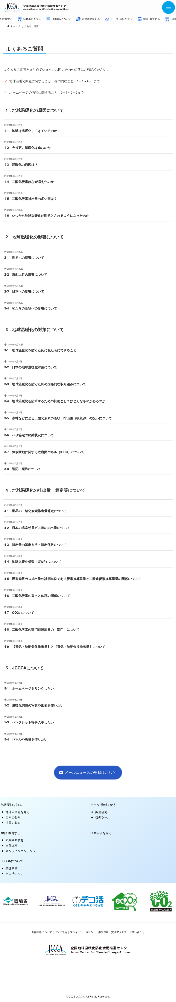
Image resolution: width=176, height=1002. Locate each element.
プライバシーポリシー (83, 932)
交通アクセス (119, 932)
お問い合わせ (137, 932)
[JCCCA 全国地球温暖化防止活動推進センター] (36, 7)
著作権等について (41, 932)
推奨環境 (103, 932)
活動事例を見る (101, 832)
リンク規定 (61, 932)
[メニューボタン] (168, 7)
